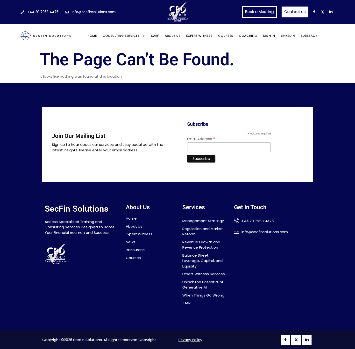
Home (92, 35)
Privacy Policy (190, 339)
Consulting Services (121, 35)
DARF (155, 35)
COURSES (225, 35)
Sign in (269, 35)
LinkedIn (288, 35)
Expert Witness (199, 35)
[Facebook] (314, 12)
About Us (172, 35)
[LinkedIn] (330, 12)
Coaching (248, 35)
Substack (309, 35)
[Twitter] (322, 12)
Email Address (201, 138)
